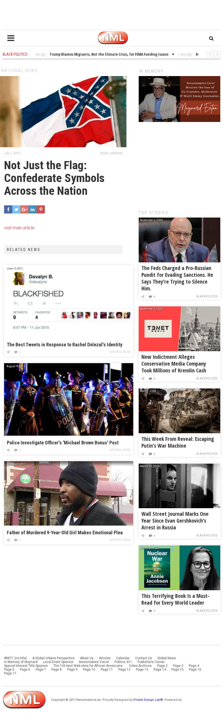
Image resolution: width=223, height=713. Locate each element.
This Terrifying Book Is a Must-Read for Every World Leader (175, 599)
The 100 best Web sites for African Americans (88, 666)
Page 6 (25, 669)
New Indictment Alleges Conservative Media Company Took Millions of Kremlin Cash (173, 363)
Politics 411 (123, 662)
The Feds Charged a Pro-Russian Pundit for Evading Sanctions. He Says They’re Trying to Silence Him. (177, 278)
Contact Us (143, 658)
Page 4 (194, 666)
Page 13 (142, 669)
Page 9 (72, 669)
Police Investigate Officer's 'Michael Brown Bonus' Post (63, 442)
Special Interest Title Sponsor (26, 666)
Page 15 (177, 669)
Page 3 (178, 666)
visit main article (19, 227)
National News (19, 70)
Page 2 (162, 666)
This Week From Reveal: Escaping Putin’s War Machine (177, 442)
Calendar (123, 658)
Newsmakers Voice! (94, 662)
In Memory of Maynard (21, 662)
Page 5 (9, 669)
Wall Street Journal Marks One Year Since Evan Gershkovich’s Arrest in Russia (175, 520)
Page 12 (124, 669)
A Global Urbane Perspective (53, 658)
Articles (105, 658)
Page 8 (56, 669)
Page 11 (107, 669)
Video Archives (140, 666)
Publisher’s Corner (151, 662)
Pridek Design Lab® (149, 700)
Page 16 (195, 669)
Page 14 (160, 669)
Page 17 (10, 673)
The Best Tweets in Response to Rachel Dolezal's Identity (64, 344)
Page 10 (89, 669)
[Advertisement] (179, 163)
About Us (87, 658)
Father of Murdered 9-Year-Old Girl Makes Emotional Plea (65, 532)
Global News (166, 658)
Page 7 (41, 669)
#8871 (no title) (15, 658)
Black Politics (207, 296)
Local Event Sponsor (58, 662)
